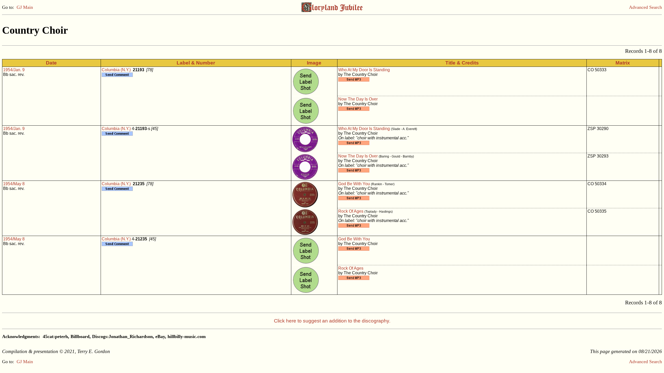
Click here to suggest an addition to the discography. (332, 321)
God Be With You (354, 184)
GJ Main (25, 7)
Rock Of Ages (350, 211)
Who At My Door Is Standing (364, 70)
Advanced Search (645, 7)
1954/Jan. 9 (14, 70)
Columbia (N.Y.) (116, 70)
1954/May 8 (14, 184)
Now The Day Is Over (358, 99)
